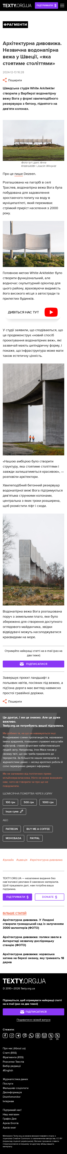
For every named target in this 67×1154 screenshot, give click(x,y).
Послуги (8, 1083)
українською (27, 1141)
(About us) (19, 1048)
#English (8, 1070)
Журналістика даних (15, 1079)
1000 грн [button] (48, 802)
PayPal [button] (35, 838)
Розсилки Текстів (13, 1061)
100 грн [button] (10, 802)
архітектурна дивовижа (47, 860)
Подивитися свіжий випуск (34, 1020)
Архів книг (9, 1127)
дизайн (9, 860)
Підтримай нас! (12, 1110)
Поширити (15, 80)
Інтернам (8, 1101)
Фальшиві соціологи (16, 1088)
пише (18, 174)
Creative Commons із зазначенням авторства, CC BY (37, 1138)
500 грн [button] (29, 802)
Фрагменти (10, 1057)
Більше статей (14, 913)
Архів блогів (11, 1123)
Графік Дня (9, 1118)
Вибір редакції (12, 1066)
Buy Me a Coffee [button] (38, 829)
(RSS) (13, 1053)
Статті (6, 1053)
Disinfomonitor (11, 1097)
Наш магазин (11, 1114)
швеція (22, 860)
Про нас (8, 1048)
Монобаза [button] (13, 838)
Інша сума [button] (12, 811)
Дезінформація (12, 1092)
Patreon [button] (12, 829)
